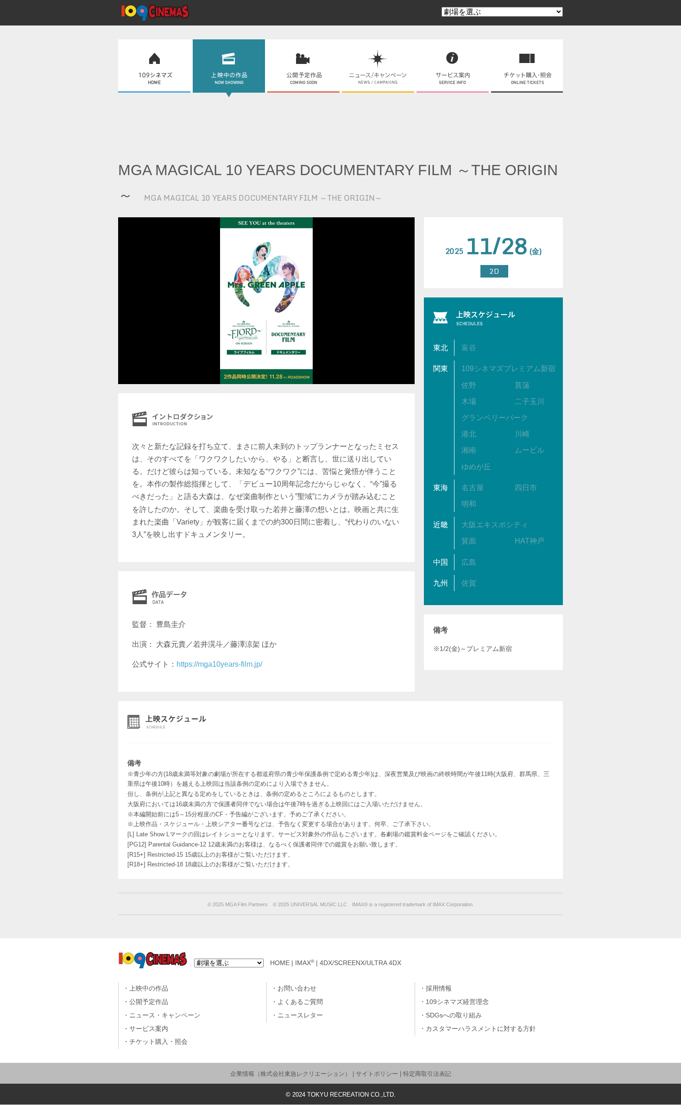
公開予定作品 (148, 1001)
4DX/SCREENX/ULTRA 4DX (360, 963)
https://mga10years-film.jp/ (219, 664)
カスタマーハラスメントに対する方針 (481, 1028)
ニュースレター (300, 1015)
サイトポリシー (377, 1073)
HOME (280, 963)
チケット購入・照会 (158, 1041)
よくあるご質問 (300, 1001)
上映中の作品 (148, 988)
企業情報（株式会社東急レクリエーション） (290, 1073)
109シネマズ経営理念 (457, 1001)
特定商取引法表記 (427, 1073)
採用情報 (439, 988)
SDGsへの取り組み (454, 1015)
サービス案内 (148, 1028)
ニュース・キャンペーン (165, 1015)
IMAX (304, 963)
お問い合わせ (296, 988)
